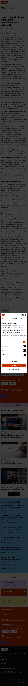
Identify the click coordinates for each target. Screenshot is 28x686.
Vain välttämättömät (14, 369)
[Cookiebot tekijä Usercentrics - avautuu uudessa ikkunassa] (20, 315)
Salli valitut (14, 361)
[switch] (24, 346)
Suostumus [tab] (5, 318)
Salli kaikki (14, 365)
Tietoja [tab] (23, 318)
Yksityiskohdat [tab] (14, 318)
